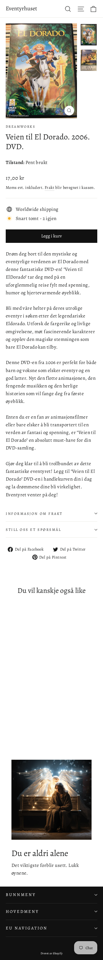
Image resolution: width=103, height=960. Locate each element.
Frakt (49, 187)
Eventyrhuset (21, 8)
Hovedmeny (22, 911)
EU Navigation (26, 928)
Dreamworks (20, 126)
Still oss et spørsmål (33, 529)
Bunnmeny (21, 894)
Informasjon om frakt (34, 513)
